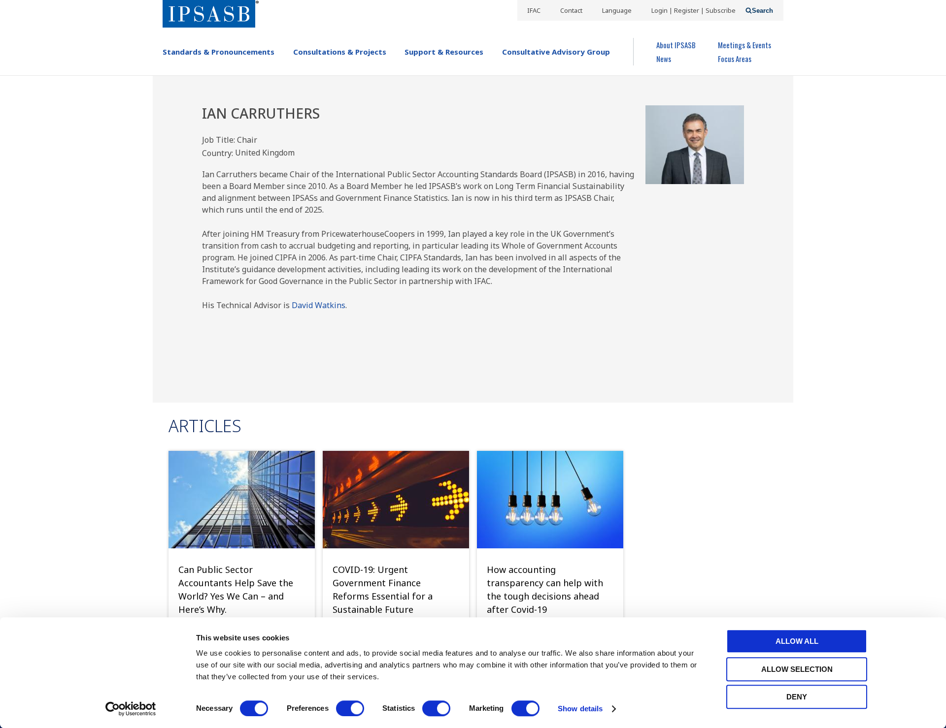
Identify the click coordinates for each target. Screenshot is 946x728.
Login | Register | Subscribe (693, 10)
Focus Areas (734, 58)
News (663, 58)
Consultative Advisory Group (556, 52)
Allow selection (797, 669)
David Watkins (318, 305)
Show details (580, 708)
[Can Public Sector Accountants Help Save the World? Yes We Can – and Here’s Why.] (242, 499)
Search (762, 10)
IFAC (534, 10)
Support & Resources (444, 52)
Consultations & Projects (339, 52)
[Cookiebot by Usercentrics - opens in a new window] (131, 708)
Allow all (797, 641)
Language (617, 10)
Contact (571, 10)
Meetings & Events (744, 44)
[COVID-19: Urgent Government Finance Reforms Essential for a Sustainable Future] (396, 499)
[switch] (350, 708)
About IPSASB (676, 44)
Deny (796, 697)
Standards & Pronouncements (218, 52)
